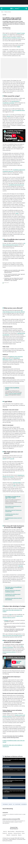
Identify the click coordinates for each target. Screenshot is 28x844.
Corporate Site (14, 835)
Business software (8, 11)
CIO (13, 804)
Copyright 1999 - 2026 (15, 838)
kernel (8, 116)
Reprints (19, 835)
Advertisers (10, 833)
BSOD (18, 46)
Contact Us (5, 833)
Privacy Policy (5, 839)
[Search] (26, 8)
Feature (4, 14)
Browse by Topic (14, 827)
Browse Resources (14, 828)
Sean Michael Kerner (6, 27)
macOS (4, 458)
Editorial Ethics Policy (20, 831)
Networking (5, 804)
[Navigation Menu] (1, 8)
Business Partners (17, 833)
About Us (5, 831)
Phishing (6, 620)
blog (11, 614)
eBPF (14, 485)
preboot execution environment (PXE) (11, 819)
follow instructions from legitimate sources (13, 635)
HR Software (17, 804)
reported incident (17, 482)
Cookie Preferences (13, 839)
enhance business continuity (9, 652)
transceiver (5, 812)
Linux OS (12, 458)
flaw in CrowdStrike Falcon (18, 110)
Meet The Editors (11, 831)
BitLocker (21, 565)
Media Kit (8, 835)
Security (10, 804)
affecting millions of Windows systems (12, 37)
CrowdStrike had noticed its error (16, 184)
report (17, 213)
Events (23, 833)
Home (2, 11)
